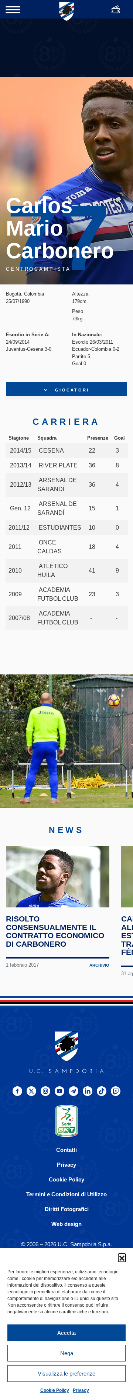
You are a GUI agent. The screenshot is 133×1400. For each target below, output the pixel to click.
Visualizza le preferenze (66, 1373)
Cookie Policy (54, 1390)
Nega (66, 1353)
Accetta (66, 1333)
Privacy (81, 1390)
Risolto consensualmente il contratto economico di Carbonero (55, 931)
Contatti (66, 1150)
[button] (122, 1257)
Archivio (99, 965)
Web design (66, 1224)
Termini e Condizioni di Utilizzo (66, 1194)
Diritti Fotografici (67, 1209)
